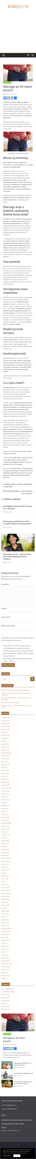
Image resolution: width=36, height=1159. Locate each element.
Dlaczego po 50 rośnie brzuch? (10, 702)
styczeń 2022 (5, 849)
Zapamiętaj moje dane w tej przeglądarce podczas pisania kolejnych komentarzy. (17, 639)
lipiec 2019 (4, 937)
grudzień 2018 (5, 958)
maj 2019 (4, 943)
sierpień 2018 (5, 969)
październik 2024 (6, 753)
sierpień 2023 (5, 794)
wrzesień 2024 (5, 756)
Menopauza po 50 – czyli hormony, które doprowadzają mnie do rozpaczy (17, 556)
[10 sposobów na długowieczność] (7, 1075)
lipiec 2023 (4, 797)
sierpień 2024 (5, 759)
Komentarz (5, 584)
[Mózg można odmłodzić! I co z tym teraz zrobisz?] (7, 1065)
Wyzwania (4, 1003)
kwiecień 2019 (5, 946)
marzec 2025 (5, 738)
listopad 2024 (5, 750)
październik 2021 (6, 858)
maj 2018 (4, 978)
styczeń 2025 (5, 744)
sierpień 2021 (5, 864)
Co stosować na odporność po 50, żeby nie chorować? (23, 1082)
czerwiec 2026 (5, 720)
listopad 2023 (5, 785)
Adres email (5, 617)
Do (16, 94)
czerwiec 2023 (5, 800)
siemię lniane (14, 443)
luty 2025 (4, 741)
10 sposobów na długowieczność (23, 1073)
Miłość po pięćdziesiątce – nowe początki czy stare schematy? (18, 492)
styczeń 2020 (5, 920)
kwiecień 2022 (5, 841)
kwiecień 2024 (5, 770)
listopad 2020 (5, 890)
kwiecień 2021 (5, 876)
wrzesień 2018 (5, 967)
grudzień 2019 (5, 923)
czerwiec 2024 (5, 764)
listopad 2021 (5, 855)
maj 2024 (4, 767)
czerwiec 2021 (5, 870)
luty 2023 (4, 811)
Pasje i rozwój (5, 994)
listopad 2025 (5, 723)
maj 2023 (4, 802)
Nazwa (4, 609)
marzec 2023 (5, 808)
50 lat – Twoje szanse (7, 989)
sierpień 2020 (5, 899)
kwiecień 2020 (5, 911)
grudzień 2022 (5, 817)
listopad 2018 (5, 961)
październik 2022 (6, 823)
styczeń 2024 (5, 779)
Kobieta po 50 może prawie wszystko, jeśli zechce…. (16, 1120)
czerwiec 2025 (5, 729)
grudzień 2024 (5, 747)
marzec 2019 (5, 949)
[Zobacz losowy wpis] (32, 55)
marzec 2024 (5, 773)
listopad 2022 (5, 820)
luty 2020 (4, 917)
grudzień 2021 (5, 852)
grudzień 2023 (5, 782)
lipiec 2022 (4, 832)
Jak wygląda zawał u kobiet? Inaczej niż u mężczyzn (17, 507)
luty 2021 (4, 882)
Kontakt (3, 1127)
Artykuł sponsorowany (7, 992)
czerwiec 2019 (5, 940)
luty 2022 (4, 846)
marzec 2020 (5, 914)
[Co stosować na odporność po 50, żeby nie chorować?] (7, 1084)
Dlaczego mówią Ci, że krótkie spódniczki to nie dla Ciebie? (17, 485)
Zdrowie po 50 (7, 82)
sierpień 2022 (5, 829)
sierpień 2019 (5, 934)
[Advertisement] (18, 33)
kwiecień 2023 (5, 805)
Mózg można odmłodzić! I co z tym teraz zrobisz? (23, 1064)
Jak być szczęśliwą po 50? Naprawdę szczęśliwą (15, 690)
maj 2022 (4, 838)
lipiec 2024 (4, 761)
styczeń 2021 (5, 884)
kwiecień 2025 (5, 735)
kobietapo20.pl (12, 1109)
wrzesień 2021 (5, 861)
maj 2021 (4, 873)
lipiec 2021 (4, 867)
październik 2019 (6, 928)
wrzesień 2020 (5, 896)
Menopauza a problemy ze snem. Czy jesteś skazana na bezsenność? (17, 522)
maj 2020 (4, 908)
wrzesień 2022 (5, 826)
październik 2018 (6, 964)
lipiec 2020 (4, 902)
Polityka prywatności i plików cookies (12, 1124)
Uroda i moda (5, 1000)
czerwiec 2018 (5, 975)
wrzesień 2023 (5, 791)
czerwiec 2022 (5, 835)
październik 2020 (6, 893)
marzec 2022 (5, 843)
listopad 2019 (5, 926)
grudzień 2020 (5, 887)
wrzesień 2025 (5, 726)
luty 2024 (4, 776)
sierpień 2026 (5, 718)
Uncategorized (5, 997)
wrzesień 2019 (5, 931)
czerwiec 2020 (5, 905)
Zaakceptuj (16, 1155)
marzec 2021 (5, 879)
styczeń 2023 (5, 814)
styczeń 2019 (5, 955)
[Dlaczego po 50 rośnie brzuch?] (18, 1022)
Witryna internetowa (8, 626)
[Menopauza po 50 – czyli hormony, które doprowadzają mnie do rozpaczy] (18, 535)
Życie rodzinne (5, 1009)
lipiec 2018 (4, 972)
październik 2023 (6, 788)
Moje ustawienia (7, 1155)
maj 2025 (4, 732)
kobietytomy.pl (11, 1105)
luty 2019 (4, 952)
